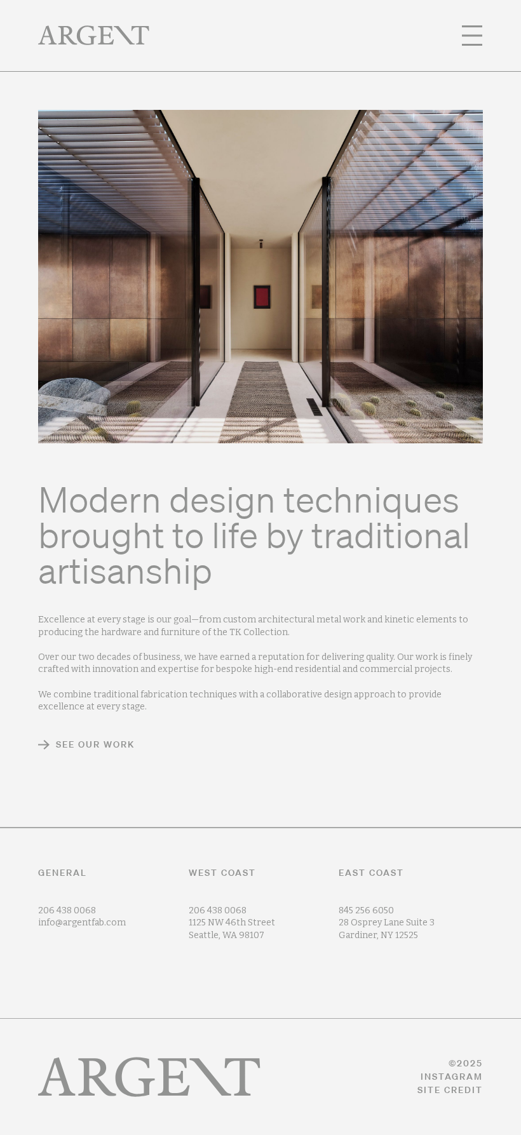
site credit (450, 1090)
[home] (93, 35)
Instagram (452, 1076)
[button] (472, 35)
